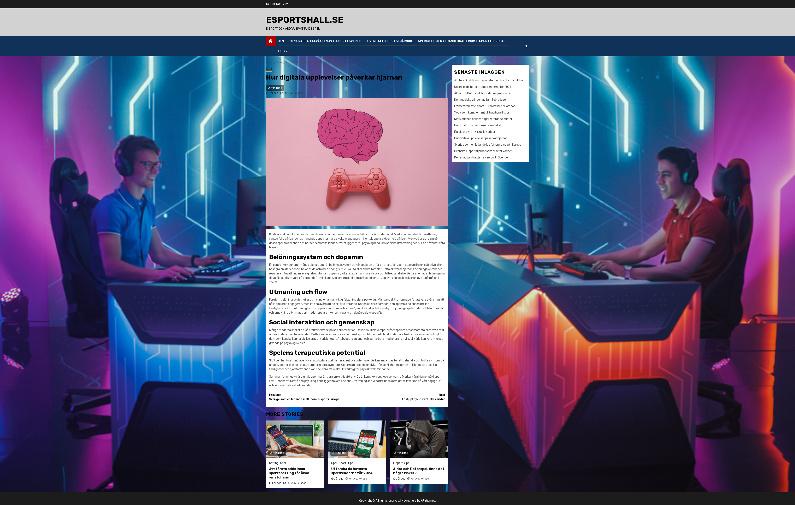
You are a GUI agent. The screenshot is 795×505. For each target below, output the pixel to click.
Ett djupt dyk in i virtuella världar (423, 397)
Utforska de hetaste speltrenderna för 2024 (352, 471)
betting (273, 463)
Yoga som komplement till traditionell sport (482, 112)
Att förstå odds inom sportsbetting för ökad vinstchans (289, 473)
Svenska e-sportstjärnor (389, 41)
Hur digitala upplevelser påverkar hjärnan (480, 138)
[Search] (526, 46)
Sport (342, 463)
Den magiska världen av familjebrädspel (480, 99)
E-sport (398, 463)
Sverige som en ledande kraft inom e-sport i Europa (461, 41)
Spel (269, 68)
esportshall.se (304, 20)
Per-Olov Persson (293, 93)
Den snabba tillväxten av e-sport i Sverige (325, 41)
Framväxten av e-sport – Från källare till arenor (484, 106)
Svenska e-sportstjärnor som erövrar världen (483, 151)
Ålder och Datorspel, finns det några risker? (482, 93)
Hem (281, 41)
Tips (281, 51)
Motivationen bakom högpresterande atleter (483, 119)
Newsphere (409, 500)
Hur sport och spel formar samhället (477, 125)
